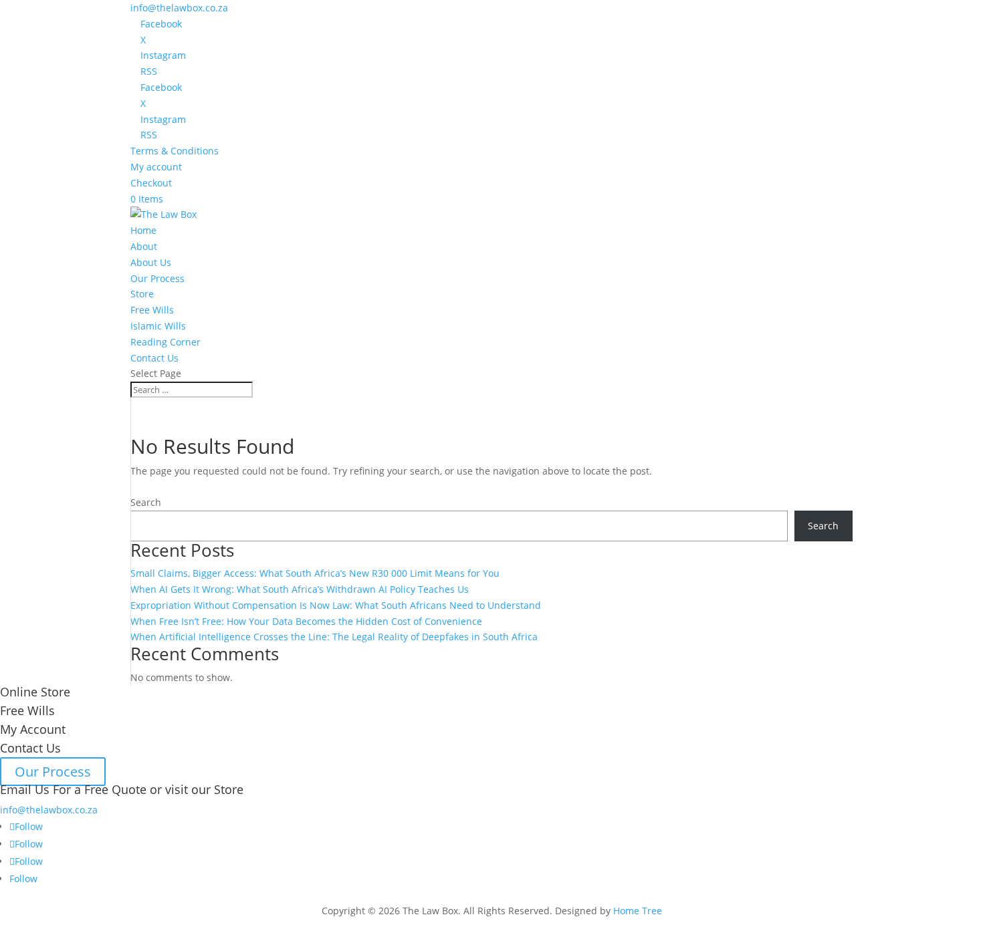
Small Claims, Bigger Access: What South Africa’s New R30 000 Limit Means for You (315, 573)
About (143, 246)
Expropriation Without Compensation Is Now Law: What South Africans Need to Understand (335, 605)
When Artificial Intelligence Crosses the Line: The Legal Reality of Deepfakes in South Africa (334, 636)
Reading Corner (165, 342)
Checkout (151, 182)
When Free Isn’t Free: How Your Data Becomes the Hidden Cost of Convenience (306, 621)
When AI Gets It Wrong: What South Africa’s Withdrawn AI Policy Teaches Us (299, 589)
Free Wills (152, 309)
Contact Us (154, 358)
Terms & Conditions (174, 150)
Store (142, 293)
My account (156, 166)
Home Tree (637, 910)
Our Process (157, 278)
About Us (150, 262)
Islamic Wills (158, 325)
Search (145, 502)
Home (143, 230)
